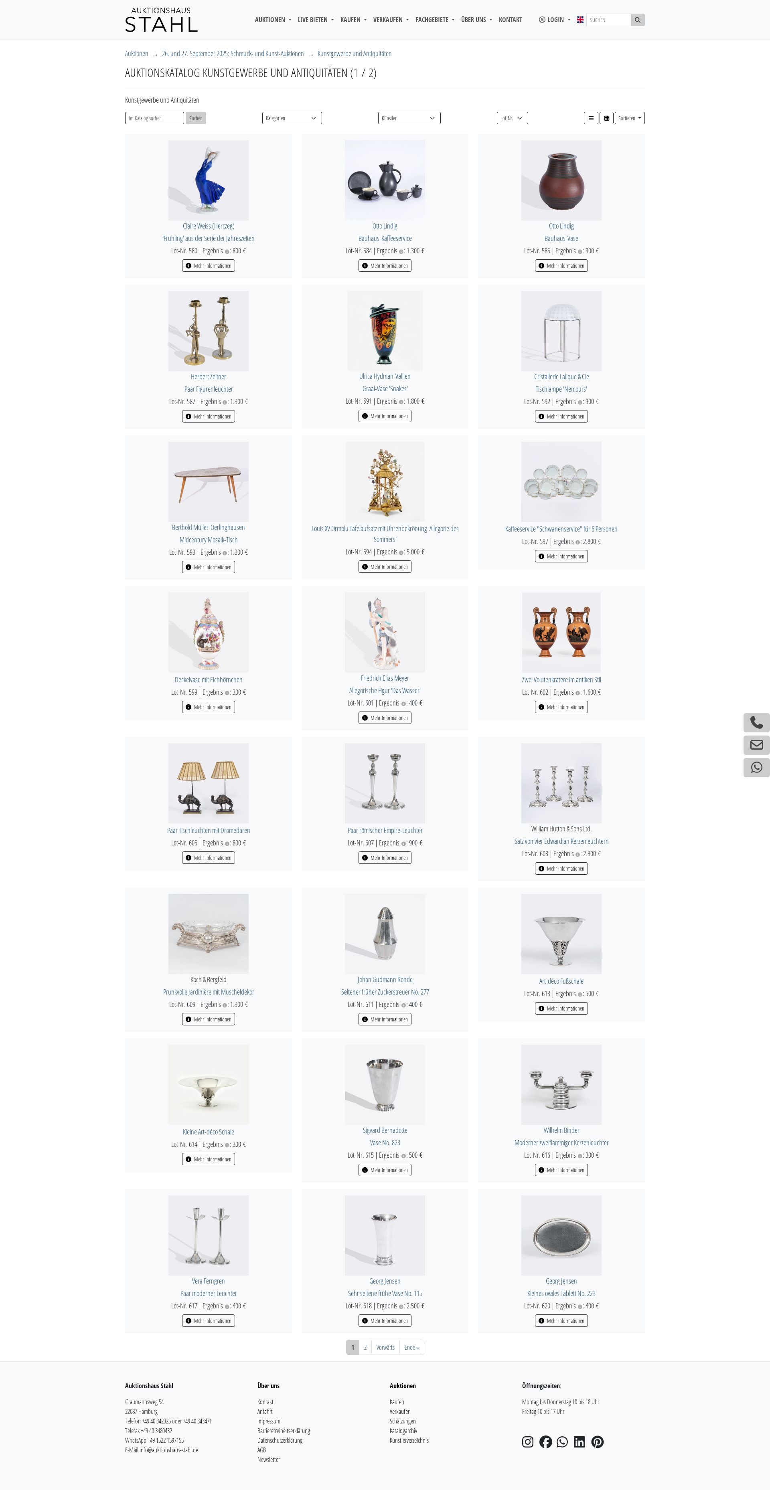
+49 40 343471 (197, 1421)
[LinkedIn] (582, 1444)
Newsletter (268, 1459)
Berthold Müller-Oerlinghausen (208, 527)
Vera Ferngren (208, 1281)
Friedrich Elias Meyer (385, 678)
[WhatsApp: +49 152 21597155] (757, 767)
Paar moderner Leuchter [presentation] (208, 1293)
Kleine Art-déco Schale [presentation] (208, 1131)
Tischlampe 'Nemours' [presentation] (561, 389)
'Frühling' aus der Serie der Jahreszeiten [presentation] (208, 238)
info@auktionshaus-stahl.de (169, 1450)
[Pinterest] (599, 1444)
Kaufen (397, 1401)
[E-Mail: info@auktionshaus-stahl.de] (757, 745)
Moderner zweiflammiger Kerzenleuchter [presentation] (562, 1142)
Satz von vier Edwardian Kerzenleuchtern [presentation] (562, 841)
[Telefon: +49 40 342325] (757, 722)
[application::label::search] (638, 20)
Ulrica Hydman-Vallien (385, 376)
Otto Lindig (385, 225)
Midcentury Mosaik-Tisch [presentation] (209, 539)
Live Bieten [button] (313, 19)
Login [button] (555, 19)
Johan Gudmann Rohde (385, 979)
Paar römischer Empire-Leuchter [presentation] (385, 830)
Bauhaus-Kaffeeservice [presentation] (385, 238)
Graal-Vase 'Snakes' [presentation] (385, 388)
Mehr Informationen (212, 265)
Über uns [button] (474, 19)
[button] (591, 118)
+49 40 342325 (156, 1421)
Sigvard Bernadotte (385, 1130)
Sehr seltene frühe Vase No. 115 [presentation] (385, 1293)
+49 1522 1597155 (166, 1440)
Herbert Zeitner (208, 376)
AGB (261, 1450)
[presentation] (208, 179)
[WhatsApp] (565, 1444)
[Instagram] (530, 1444)
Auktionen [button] (271, 19)
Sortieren (627, 118)
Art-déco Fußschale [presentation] (561, 981)
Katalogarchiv (403, 1430)
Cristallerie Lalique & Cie (561, 376)
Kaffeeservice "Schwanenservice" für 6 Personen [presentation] (561, 529)
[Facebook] (547, 1444)
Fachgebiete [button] (432, 19)
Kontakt (510, 19)
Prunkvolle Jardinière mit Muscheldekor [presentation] (208, 992)
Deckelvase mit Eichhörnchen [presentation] (209, 679)
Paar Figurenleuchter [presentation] (208, 389)
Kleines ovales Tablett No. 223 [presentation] (561, 1293)
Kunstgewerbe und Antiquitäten (355, 53)
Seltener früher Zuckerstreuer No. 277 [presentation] (385, 992)
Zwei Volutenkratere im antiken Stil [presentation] (561, 679)
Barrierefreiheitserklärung (283, 1430)
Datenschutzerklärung (279, 1440)
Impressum (268, 1421)
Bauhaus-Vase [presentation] (561, 238)
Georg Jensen (385, 1281)
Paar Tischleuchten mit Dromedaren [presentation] (208, 830)
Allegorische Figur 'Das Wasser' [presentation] (385, 690)
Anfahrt (265, 1411)
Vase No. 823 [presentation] (385, 1142)
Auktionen (136, 53)
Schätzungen (403, 1421)
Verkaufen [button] (388, 19)
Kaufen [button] (351, 19)
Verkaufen (400, 1411)
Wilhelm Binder (562, 1130)
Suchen (196, 118)
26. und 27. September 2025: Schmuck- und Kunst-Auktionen (233, 53)
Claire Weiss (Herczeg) (209, 225)
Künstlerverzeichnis (409, 1440)
